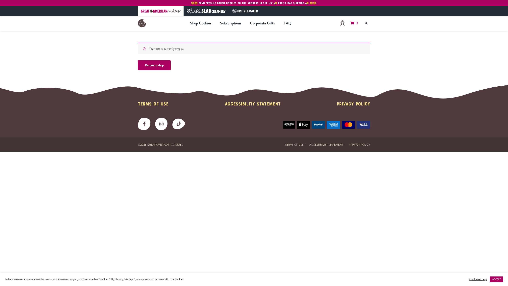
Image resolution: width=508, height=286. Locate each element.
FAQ (288, 23)
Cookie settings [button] (478, 279)
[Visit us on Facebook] (144, 124)
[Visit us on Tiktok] (178, 124)
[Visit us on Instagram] (161, 124)
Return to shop (154, 65)
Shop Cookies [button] (200, 23)
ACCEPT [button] (496, 279)
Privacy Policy (353, 104)
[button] (353, 23)
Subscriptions (230, 23)
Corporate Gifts (262, 23)
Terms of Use (153, 104)
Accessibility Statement (253, 104)
